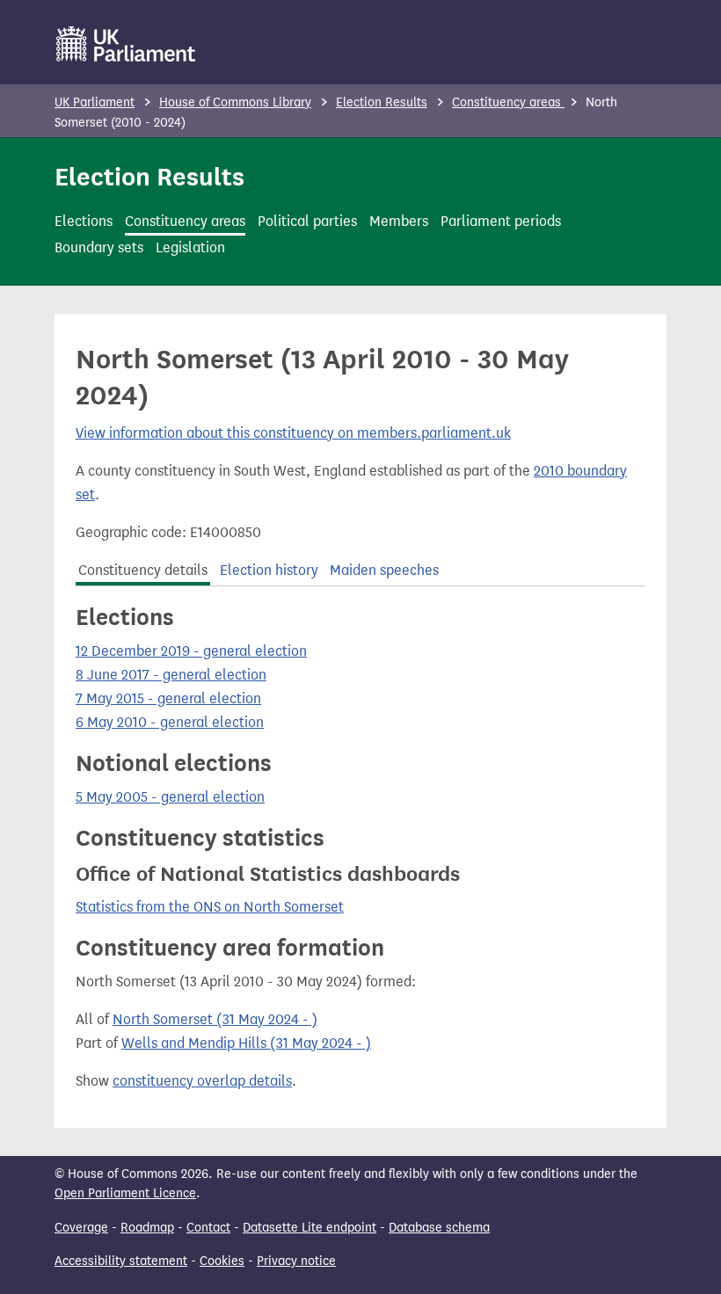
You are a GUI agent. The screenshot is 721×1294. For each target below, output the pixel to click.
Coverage (81, 1227)
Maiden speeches (384, 570)
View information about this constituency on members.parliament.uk (293, 433)
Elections (84, 221)
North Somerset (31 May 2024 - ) (215, 1019)
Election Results (381, 102)
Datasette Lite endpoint (309, 1227)
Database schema (439, 1227)
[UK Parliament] (126, 44)
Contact (208, 1227)
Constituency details (143, 570)
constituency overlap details (202, 1080)
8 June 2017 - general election (171, 674)
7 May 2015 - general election (168, 698)
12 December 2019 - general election (191, 651)
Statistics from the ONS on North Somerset (210, 906)
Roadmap (147, 1227)
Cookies (222, 1261)
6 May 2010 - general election (170, 722)
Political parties (307, 221)
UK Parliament (95, 102)
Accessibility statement (121, 1261)
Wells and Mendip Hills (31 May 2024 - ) (246, 1043)
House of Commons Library (235, 102)
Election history (269, 570)
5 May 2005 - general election (170, 797)
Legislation (190, 247)
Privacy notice (296, 1261)
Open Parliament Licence (125, 1193)
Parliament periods (501, 221)
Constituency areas (508, 102)
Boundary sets (99, 247)
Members (398, 221)
